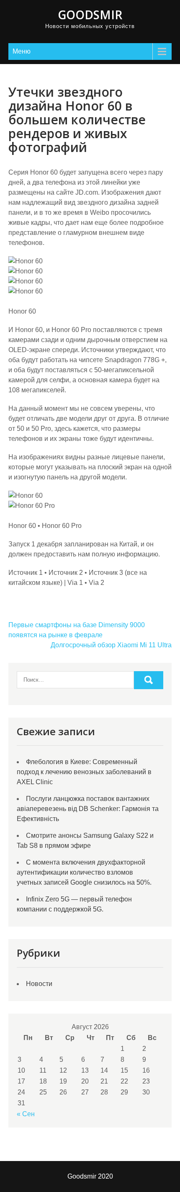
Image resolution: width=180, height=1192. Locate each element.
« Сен (26, 1113)
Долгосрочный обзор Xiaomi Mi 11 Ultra (111, 645)
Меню (22, 51)
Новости (39, 983)
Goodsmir (90, 15)
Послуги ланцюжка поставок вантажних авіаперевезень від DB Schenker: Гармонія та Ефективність (88, 808)
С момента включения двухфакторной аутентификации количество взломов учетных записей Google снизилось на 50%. (84, 872)
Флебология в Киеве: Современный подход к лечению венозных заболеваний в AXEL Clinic (84, 771)
